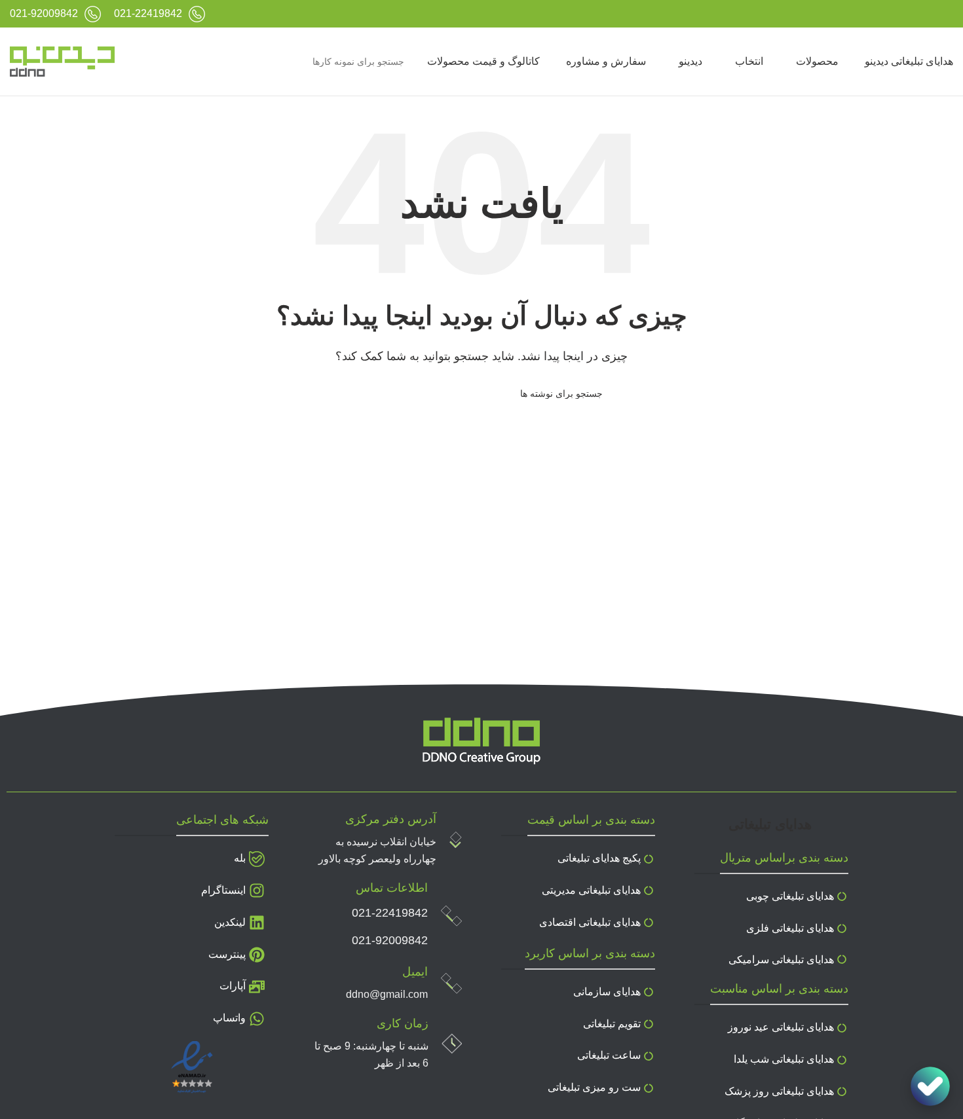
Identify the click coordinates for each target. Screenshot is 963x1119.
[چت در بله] (930, 1086)
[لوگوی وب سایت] (62, 60)
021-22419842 (390, 912)
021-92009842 (390, 940)
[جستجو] (143, 61)
